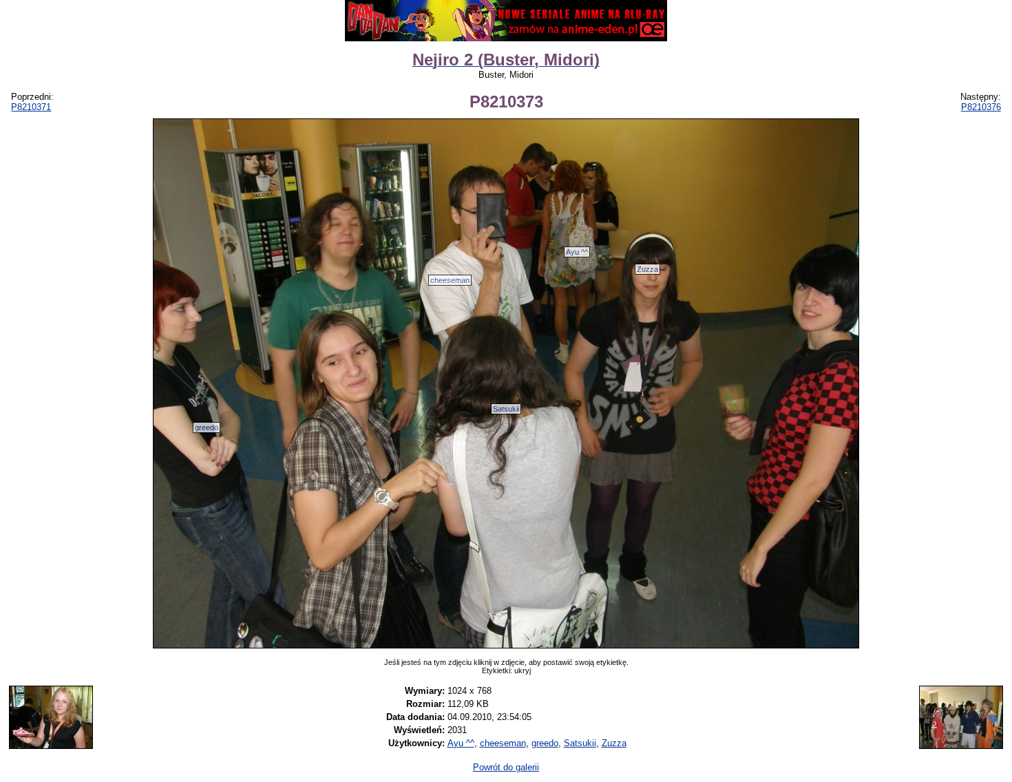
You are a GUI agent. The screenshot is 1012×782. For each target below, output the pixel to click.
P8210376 (981, 107)
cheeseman (450, 280)
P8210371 (31, 107)
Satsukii (506, 409)
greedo (206, 427)
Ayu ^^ (577, 252)
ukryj (522, 670)
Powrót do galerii (506, 767)
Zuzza (647, 269)
